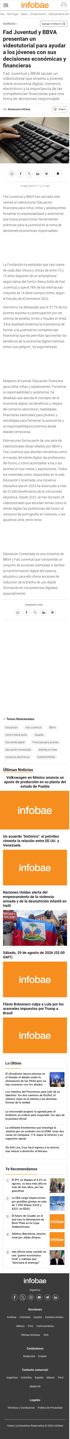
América (11, 1317)
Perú (30, 1326)
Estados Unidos (54, 1317)
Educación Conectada (18, 749)
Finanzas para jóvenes (45, 742)
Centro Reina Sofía (16, 734)
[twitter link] (23, 1297)
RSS (46, 1334)
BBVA (52, 727)
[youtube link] (39, 1297)
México (20, 1326)
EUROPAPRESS (46, 757)
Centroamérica (45, 1326)
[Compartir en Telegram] (46, 173)
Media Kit (35, 1386)
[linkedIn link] (56, 1297)
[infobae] (35, 5)
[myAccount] (64, 5)
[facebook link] (15, 1297)
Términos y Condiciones (21, 1407)
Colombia (24, 1317)
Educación (11, 727)
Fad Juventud (33, 727)
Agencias (9, 23)
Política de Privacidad (50, 1407)
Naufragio (9, 14)
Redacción (29, 1356)
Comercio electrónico (17, 757)
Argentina (12, 1377)
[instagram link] (31, 1297)
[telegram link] (47, 1297)
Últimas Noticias (30, 1334)
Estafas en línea (48, 749)
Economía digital (15, 742)
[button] (5, 5)
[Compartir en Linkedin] (37, 173)
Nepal (20, 14)
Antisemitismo (34, 14)
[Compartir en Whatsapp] (11, 173)
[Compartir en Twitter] (29, 173)
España (39, 734)
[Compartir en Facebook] (20, 173)
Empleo (42, 1356)
